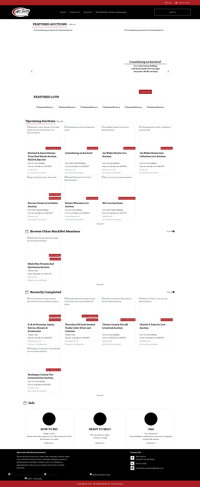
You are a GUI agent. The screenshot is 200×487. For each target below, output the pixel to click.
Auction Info (55, 259)
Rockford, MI (145, 341)
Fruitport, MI (33, 388)
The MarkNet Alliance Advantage (111, 12)
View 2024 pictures (127, 198)
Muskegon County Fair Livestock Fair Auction (40, 376)
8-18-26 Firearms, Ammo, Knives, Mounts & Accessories (41, 328)
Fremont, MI (33, 216)
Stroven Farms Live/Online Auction (43, 205)
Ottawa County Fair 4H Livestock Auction (115, 326)
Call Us (172, 12)
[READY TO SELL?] (100, 418)
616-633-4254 (141, 463)
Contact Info (145, 92)
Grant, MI (143, 170)
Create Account (183, 3)
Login (169, 3)
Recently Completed (45, 292)
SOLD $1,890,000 (53, 148)
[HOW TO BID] (49, 418)
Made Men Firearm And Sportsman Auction (41, 265)
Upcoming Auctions (40, 121)
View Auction (129, 148)
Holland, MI (107, 341)
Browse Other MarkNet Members (55, 231)
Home (63, 12)
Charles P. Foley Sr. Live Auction (152, 326)
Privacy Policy (117, 484)
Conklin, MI (32, 170)
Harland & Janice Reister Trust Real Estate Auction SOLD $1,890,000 (42, 156)
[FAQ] (150, 418)
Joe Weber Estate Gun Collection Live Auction (153, 155)
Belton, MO (32, 277)
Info (31, 403)
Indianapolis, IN (34, 341)
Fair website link (128, 320)
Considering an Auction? (78, 153)
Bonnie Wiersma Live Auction (77, 205)
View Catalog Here (90, 316)
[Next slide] (168, 71)
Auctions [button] (88, 12)
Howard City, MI (109, 170)
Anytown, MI (70, 170)
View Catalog (54, 194)
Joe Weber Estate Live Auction (114, 155)
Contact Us (75, 12)
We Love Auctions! (112, 203)
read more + (49, 443)
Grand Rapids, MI (72, 216)
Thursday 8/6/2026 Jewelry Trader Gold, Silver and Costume (80, 328)
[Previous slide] (32, 71)
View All (72, 24)
